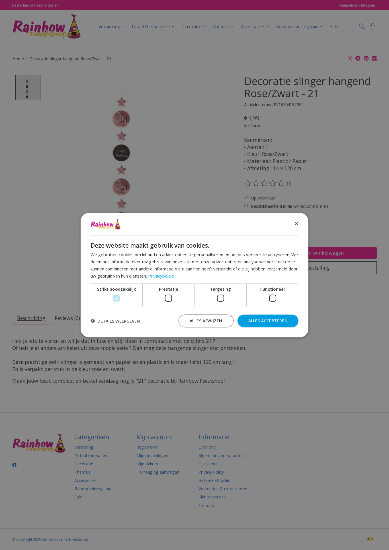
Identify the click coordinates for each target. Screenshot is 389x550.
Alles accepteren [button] (268, 320)
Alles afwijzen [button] (206, 320)
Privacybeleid (161, 275)
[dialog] (194, 275)
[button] (115, 321)
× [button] (296, 224)
